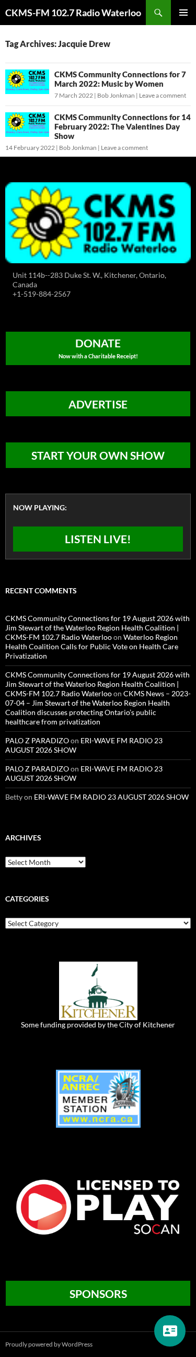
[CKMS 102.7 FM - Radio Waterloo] (98, 221)
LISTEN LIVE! (98, 538)
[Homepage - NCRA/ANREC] (98, 1097)
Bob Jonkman (116, 95)
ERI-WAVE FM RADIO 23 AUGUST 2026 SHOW (111, 796)
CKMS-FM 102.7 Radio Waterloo (73, 12)
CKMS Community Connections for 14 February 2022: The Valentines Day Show (122, 126)
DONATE (98, 347)
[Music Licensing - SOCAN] (98, 1206)
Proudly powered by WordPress (49, 1344)
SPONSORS (98, 1293)
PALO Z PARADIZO (37, 740)
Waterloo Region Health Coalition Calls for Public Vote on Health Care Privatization (91, 646)
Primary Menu (183, 12)
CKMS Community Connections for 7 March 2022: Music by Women (120, 78)
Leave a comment (162, 95)
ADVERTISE (98, 404)
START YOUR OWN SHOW (98, 455)
